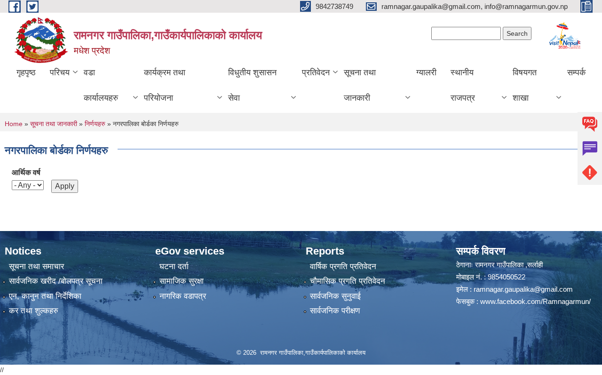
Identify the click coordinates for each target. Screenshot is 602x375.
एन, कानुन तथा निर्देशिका (45, 296)
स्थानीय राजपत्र (463, 85)
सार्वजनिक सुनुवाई (335, 296)
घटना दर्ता (174, 266)
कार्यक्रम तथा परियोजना (164, 85)
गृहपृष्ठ (26, 72)
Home (14, 124)
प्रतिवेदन (316, 72)
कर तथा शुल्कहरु (33, 310)
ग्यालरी (426, 72)
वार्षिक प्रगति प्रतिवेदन (343, 266)
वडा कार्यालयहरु (101, 85)
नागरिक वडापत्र (182, 296)
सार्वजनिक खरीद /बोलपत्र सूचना (56, 281)
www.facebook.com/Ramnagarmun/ (535, 301)
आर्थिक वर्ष (26, 172)
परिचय (60, 72)
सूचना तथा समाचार (36, 266)
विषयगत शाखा (525, 85)
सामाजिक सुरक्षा (181, 281)
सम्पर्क (576, 72)
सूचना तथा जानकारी (360, 85)
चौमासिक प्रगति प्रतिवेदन (347, 281)
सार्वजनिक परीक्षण (335, 310)
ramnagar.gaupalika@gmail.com (523, 289)
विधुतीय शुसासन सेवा (252, 85)
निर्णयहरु (95, 124)
